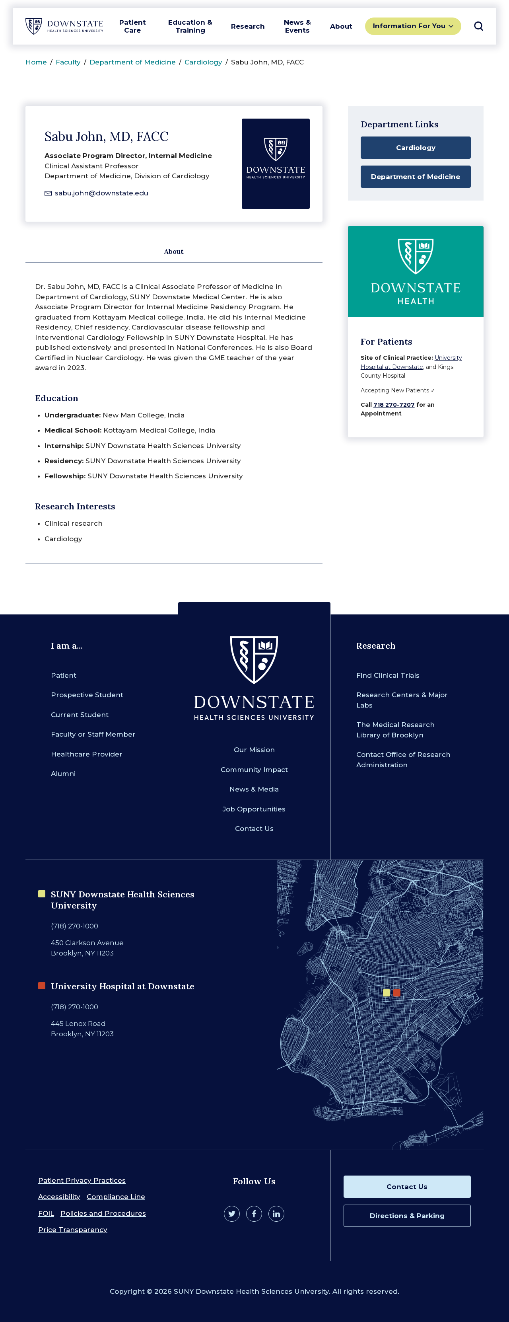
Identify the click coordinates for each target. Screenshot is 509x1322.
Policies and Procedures (103, 1213)
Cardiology (203, 62)
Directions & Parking (407, 1216)
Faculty (68, 62)
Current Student (80, 715)
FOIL (46, 1213)
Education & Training (190, 26)
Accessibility (59, 1197)
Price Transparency (72, 1230)
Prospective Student (87, 695)
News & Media (254, 789)
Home (36, 62)
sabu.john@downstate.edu (101, 193)
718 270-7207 (394, 404)
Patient (63, 675)
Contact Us (254, 829)
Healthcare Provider (86, 754)
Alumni (63, 774)
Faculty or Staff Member (93, 734)
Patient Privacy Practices (82, 1180)
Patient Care (132, 26)
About (341, 26)
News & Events (297, 26)
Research (248, 26)
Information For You (409, 26)
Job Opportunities (254, 809)
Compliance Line (116, 1197)
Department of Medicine (132, 62)
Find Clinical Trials (388, 675)
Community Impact (254, 770)
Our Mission (254, 750)
